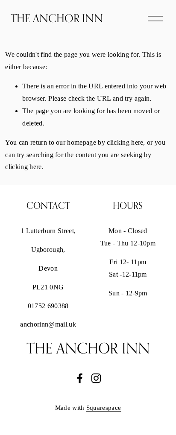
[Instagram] (96, 378)
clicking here (125, 142)
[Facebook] (80, 378)
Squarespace (103, 407)
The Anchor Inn (57, 18)
